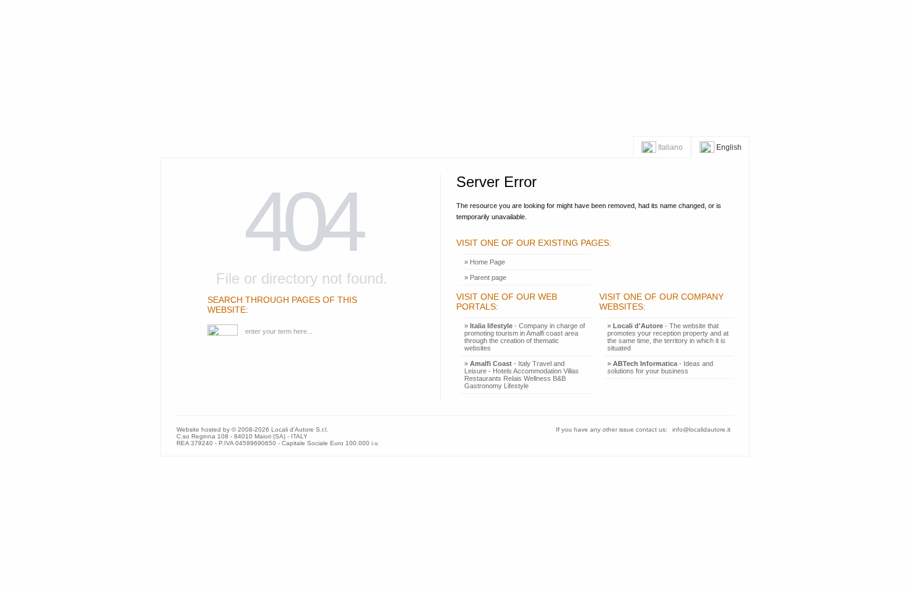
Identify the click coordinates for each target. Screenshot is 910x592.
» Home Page (484, 262)
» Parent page (485, 277)
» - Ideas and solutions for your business (660, 367)
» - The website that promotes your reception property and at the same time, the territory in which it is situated (668, 337)
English (728, 146)
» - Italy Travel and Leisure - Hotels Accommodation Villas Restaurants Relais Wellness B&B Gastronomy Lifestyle (521, 375)
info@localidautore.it (701, 429)
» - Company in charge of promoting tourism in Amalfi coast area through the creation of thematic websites (524, 337)
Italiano (669, 146)
